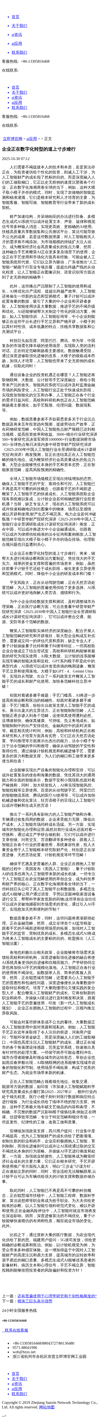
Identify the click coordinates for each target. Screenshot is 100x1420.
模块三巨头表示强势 (34, 1301)
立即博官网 (12, 139)
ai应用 (31, 139)
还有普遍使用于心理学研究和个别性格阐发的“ (57, 1296)
